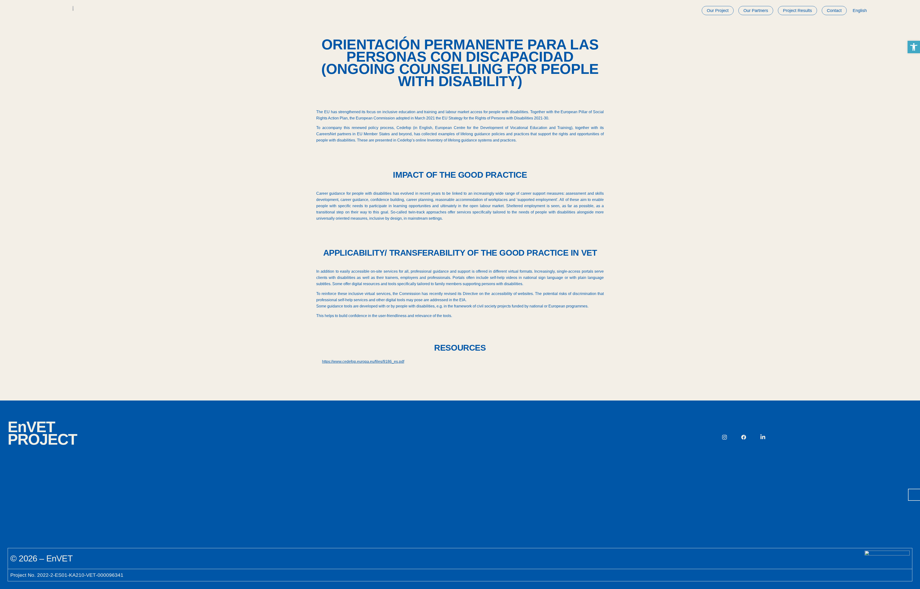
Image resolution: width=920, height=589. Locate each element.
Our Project (718, 10)
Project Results (797, 10)
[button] (914, 47)
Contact (834, 10)
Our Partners (755, 10)
